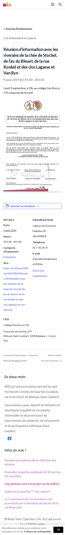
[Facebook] (10, 439)
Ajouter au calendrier (23, 206)
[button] (53, 4)
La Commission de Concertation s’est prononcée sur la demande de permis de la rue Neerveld (31, 503)
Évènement (9, 256)
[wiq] (7, 4)
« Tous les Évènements (17, 28)
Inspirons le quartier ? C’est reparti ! (28, 491)
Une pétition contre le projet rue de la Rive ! (32, 484)
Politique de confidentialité (37, 531)
